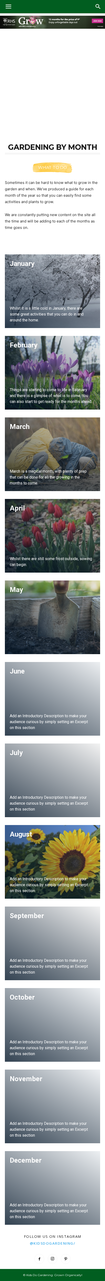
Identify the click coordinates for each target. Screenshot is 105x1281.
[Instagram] (52, 1259)
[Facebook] (39, 1259)
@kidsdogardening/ (52, 1243)
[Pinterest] (66, 1259)
